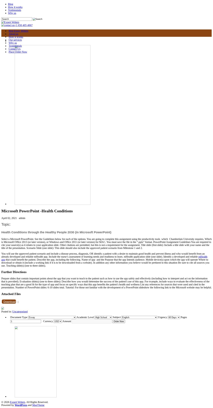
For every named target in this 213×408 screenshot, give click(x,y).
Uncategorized (20, 311)
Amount (66, 321)
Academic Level (85, 317)
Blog (10, 4)
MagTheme (38, 405)
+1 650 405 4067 (23, 25)
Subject (117, 317)
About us (13, 33)
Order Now (119, 321)
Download (9, 301)
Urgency (162, 317)
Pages (184, 317)
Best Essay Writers (18, 30)
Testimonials (14, 10)
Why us (12, 13)
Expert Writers (17, 402)
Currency (48, 321)
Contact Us (14, 48)
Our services (15, 39)
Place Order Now (18, 51)
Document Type (18, 317)
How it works (15, 7)
